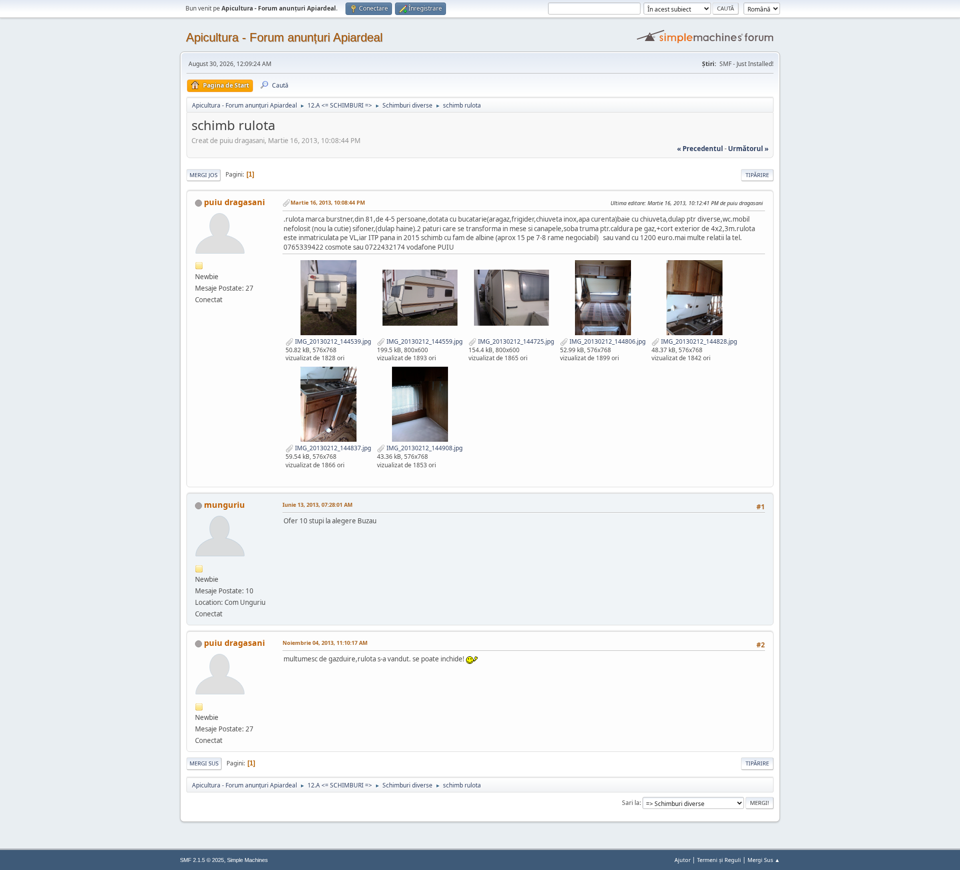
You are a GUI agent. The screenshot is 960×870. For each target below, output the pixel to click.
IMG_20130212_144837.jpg (332, 448)
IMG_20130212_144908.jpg (423, 448)
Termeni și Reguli (719, 859)
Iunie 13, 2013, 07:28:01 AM (317, 504)
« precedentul (700, 148)
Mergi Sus (204, 763)
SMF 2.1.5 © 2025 (202, 860)
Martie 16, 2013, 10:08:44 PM (327, 202)
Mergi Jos (204, 175)
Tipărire (757, 175)
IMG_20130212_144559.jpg (423, 341)
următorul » (748, 148)
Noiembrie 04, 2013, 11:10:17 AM (325, 642)
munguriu (224, 504)
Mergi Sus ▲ (764, 859)
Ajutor (682, 859)
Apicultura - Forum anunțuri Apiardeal (284, 37)
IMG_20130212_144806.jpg (607, 341)
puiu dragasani (234, 202)
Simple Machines (247, 860)
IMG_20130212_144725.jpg (515, 341)
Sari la (631, 802)
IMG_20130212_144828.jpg (698, 341)
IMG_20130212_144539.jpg (332, 341)
